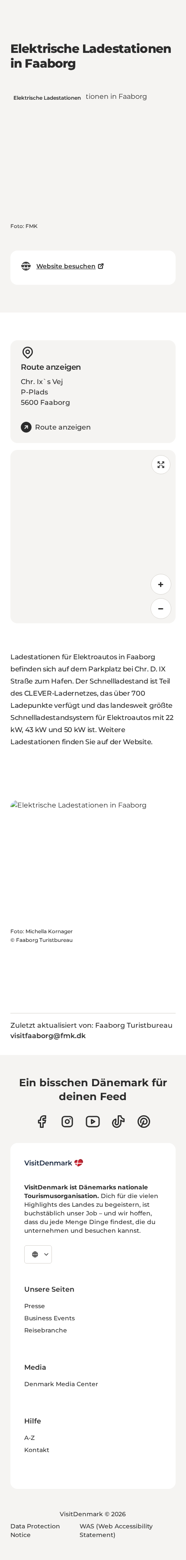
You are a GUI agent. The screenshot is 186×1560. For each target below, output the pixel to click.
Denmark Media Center (61, 1384)
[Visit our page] (67, 1121)
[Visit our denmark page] (41, 1121)
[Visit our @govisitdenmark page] (118, 1121)
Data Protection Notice (35, 1530)
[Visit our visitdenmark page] (92, 1121)
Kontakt (36, 1450)
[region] (93, 536)
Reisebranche (45, 1330)
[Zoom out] (161, 608)
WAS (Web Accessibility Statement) (116, 1530)
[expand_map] (160, 464)
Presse (34, 1306)
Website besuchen (66, 266)
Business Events (49, 1318)
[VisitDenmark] (53, 1163)
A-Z (29, 1438)
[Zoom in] (161, 584)
